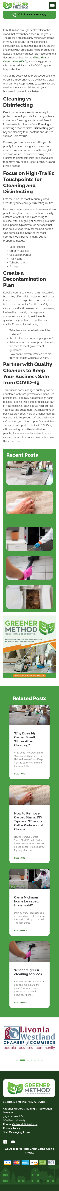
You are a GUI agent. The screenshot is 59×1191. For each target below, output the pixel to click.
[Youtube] (13, 1142)
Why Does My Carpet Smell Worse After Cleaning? (25, 739)
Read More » (20, 774)
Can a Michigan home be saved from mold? (26, 901)
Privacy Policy (11, 1128)
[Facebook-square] (5, 1142)
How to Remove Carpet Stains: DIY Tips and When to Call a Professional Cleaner (28, 821)
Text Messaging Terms (16, 1132)
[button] (52, 5)
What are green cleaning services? (28, 972)
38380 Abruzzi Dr (13, 1116)
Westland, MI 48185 (14, 1120)
